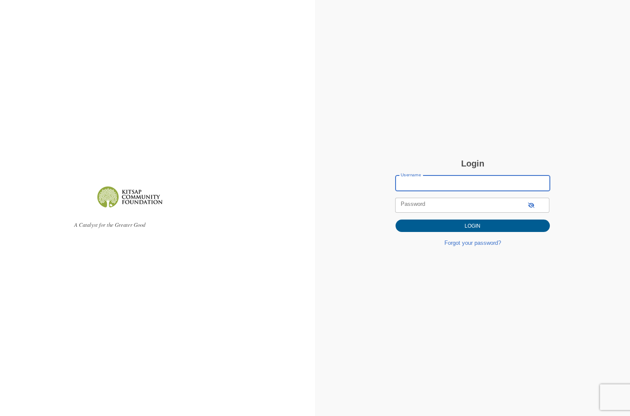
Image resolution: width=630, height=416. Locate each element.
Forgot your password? (472, 243)
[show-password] (531, 205)
